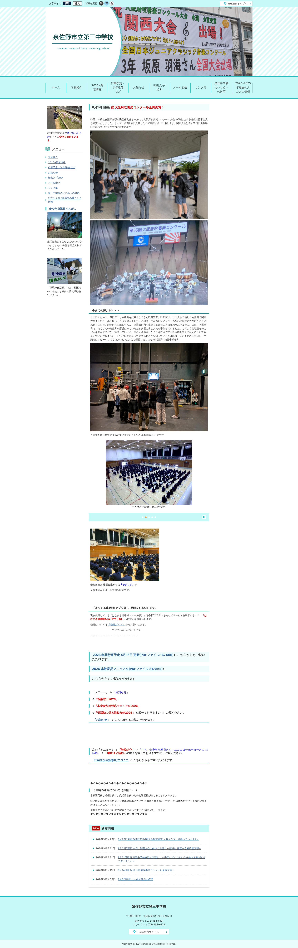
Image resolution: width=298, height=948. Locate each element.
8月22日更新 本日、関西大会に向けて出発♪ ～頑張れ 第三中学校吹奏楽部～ (159, 848)
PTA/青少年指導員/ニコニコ (111, 760)
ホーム (56, 87)
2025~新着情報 (97, 87)
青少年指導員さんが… (62, 208)
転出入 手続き (159, 87)
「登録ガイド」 (116, 624)
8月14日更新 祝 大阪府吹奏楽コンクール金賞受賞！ (146, 870)
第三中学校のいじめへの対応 (221, 87)
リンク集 (200, 87)
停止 (204, 517)
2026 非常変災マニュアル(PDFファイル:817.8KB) (127, 669)
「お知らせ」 (101, 719)
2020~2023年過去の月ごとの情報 (243, 87)
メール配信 (180, 87)
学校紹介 (76, 87)
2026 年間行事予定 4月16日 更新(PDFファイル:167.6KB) (133, 655)
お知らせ (138, 87)
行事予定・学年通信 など (118, 87)
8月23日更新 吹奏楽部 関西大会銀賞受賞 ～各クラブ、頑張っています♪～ (158, 839)
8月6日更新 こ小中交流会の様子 (135, 879)
